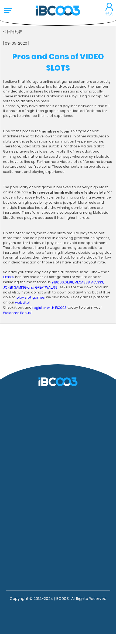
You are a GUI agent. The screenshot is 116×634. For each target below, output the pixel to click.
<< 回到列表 (12, 31)
